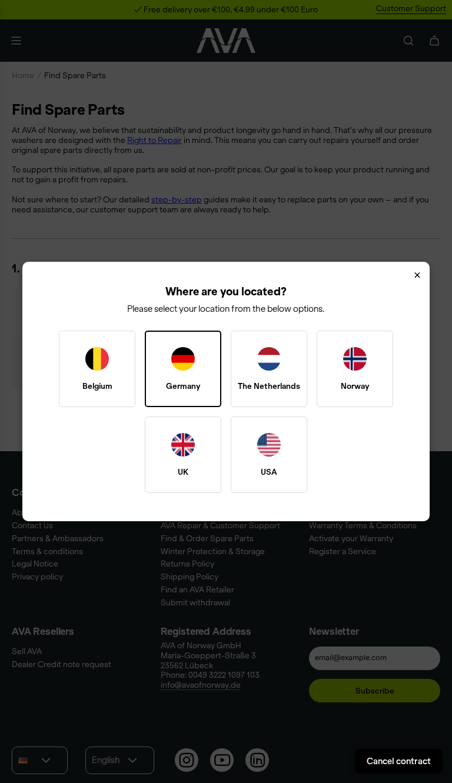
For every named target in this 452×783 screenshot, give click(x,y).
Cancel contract (399, 761)
